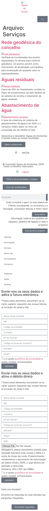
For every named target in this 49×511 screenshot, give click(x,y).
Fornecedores (10, 259)
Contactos (8, 264)
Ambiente (8, 274)
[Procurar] (47, 197)
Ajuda (6, 279)
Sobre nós (8, 253)
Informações (9, 242)
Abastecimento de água (20, 108)
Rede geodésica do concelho (21, 45)
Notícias (7, 284)
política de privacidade (29, 358)
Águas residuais (17, 79)
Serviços (7, 248)
